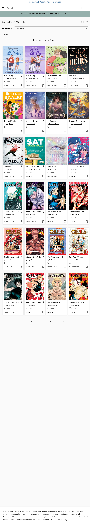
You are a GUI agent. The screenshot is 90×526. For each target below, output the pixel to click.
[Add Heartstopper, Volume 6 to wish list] (65, 85)
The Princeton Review (34, 169)
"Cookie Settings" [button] (51, 517)
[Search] (3, 8)
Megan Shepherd (76, 124)
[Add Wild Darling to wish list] (43, 85)
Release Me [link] (51, 166)
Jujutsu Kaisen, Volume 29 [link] (34, 257)
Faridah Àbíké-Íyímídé (77, 78)
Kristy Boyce (9, 124)
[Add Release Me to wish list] (65, 176)
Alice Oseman (53, 78)
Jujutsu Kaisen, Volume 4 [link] (55, 212)
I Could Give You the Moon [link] (77, 166)
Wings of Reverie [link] (32, 121)
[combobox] (40, 8)
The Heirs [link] (72, 76)
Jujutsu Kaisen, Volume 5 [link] (77, 302)
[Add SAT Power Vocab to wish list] (43, 176)
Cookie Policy (62, 520)
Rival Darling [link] (8, 76)
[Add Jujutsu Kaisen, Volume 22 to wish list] (21, 312)
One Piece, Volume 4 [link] (55, 257)
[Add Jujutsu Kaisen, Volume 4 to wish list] (65, 221)
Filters (6, 35)
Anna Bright (31, 124)
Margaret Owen (54, 124)
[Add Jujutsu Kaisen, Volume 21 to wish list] (43, 221)
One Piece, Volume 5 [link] (77, 257)
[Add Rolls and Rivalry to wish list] (21, 131)
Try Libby (24, 13)
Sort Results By (7, 28)
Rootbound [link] (51, 121)
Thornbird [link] (7, 166)
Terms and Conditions (41, 511)
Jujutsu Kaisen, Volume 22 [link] (12, 302)
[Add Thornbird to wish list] (21, 176)
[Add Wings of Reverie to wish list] (43, 131)
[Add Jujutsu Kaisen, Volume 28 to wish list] (86, 221)
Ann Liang (74, 169)
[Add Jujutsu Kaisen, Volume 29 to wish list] (43, 267)
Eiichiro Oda (9, 260)
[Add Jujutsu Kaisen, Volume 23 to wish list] (43, 312)
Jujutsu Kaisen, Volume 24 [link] (55, 302)
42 (59, 321)
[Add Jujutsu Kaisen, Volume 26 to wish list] (21, 221)
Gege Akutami (10, 214)
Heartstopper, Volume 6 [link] (55, 76)
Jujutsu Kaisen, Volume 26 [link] (12, 212)
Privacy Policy (58, 511)
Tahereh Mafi (53, 169)
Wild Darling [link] (30, 76)
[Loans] (82, 8)
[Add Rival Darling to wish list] (21, 85)
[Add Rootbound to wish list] (65, 131)
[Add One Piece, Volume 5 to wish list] (86, 267)
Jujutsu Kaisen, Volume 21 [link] (34, 212)
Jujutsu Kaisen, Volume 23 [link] (34, 302)
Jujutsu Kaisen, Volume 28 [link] (77, 212)
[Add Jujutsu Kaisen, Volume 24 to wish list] (65, 312)
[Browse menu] (86, 8)
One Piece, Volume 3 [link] (11, 257)
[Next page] (63, 321)
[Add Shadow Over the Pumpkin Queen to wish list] (86, 131)
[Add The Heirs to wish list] (86, 85)
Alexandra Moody (11, 78)
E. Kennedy (9, 169)
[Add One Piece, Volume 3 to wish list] (21, 267)
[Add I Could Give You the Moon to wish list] (86, 176)
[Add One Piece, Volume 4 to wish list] (65, 267)
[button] (82, 22)
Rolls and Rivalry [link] (10, 121)
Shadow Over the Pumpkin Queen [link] (77, 121)
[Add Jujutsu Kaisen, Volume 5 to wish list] (86, 312)
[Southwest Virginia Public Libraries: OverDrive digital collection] (45, 2)
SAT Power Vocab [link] (32, 166)
